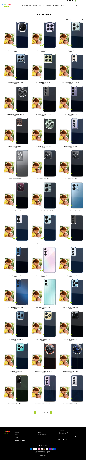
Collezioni (41, 5)
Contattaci (16, 438)
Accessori (48, 5)
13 (47, 412)
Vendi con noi (17, 432)
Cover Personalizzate (25, 5)
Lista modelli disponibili (42, 434)
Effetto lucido (40, 432)
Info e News (55, 5)
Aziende (62, 5)
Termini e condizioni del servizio (20, 440)
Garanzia (16, 435)
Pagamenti (16, 434)
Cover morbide (40, 431)
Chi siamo (16, 431)
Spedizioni (16, 437)
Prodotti (34, 5)
